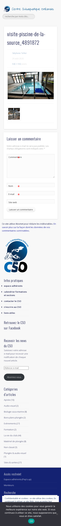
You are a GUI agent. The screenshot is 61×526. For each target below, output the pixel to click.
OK (31, 521)
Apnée (7, 399)
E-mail (14, 194)
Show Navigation (49, 29)
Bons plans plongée (13, 417)
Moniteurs (9, 485)
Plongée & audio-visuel (15, 453)
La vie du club (10, 435)
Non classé (9, 447)
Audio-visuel (10, 405)
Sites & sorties (11, 462)
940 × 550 (16, 64)
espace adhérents (13, 285)
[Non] (57, 514)
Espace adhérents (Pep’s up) (17, 479)
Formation (9, 429)
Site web (12, 202)
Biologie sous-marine (14, 411)
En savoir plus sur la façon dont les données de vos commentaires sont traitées (29, 227)
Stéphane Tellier (19, 53)
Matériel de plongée (13, 441)
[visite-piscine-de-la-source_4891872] (30, 85)
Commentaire (14, 157)
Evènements (10, 423)
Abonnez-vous (14, 377)
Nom (14, 186)
